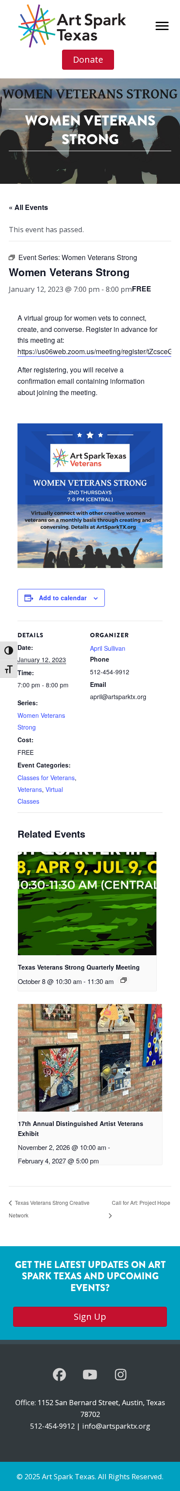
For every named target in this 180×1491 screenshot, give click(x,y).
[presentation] (87, 904)
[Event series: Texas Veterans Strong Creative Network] (124, 980)
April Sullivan (107, 648)
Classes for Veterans (46, 777)
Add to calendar (63, 597)
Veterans (29, 789)
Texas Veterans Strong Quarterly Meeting (79, 967)
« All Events (28, 207)
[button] (59, 1375)
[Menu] (162, 26)
